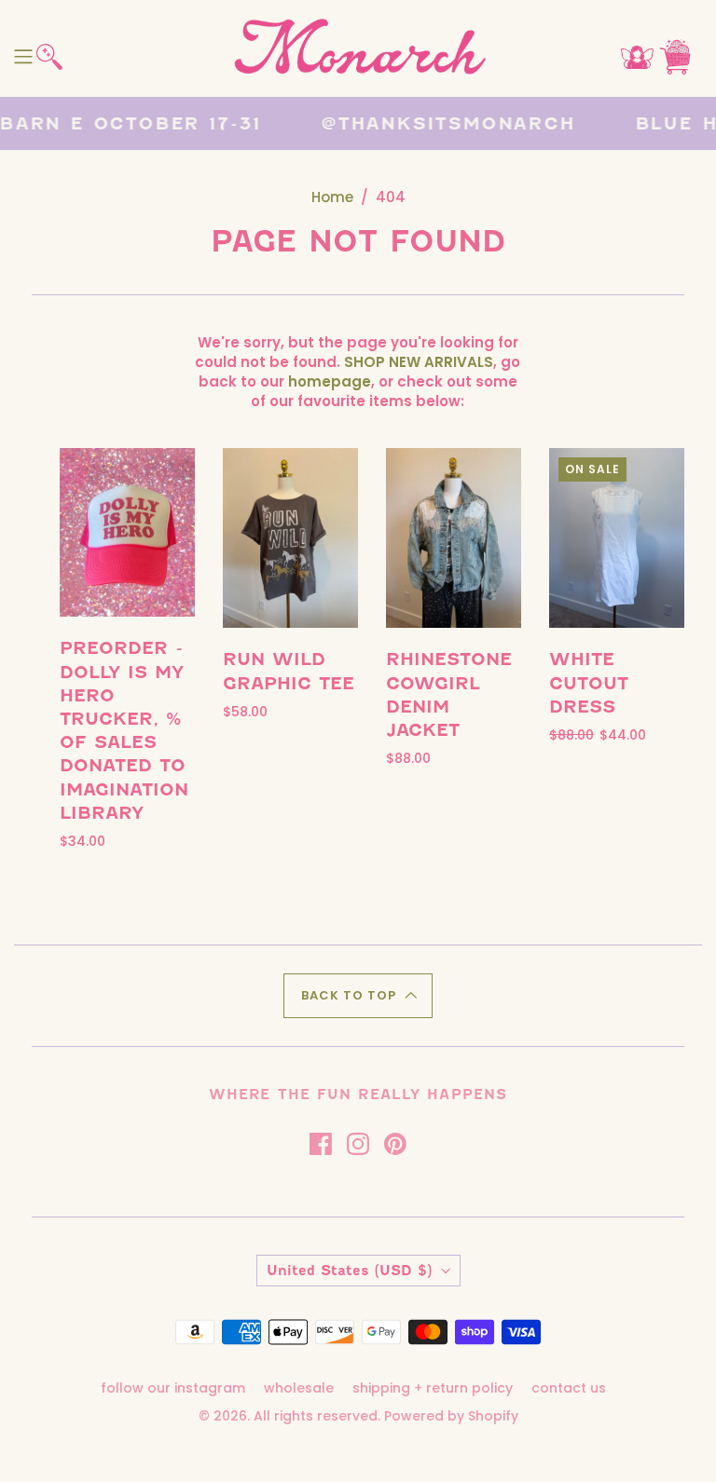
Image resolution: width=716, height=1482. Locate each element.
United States (349, 1270)
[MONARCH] (358, 48)
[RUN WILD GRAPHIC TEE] (290, 538)
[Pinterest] (395, 1144)
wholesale (299, 1388)
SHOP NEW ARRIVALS (418, 362)
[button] (358, 995)
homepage (329, 381)
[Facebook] (321, 1144)
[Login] (637, 57)
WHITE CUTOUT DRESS (588, 682)
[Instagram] (358, 1144)
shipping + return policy (432, 1388)
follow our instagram (173, 1388)
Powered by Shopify (451, 1416)
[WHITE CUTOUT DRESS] (616, 538)
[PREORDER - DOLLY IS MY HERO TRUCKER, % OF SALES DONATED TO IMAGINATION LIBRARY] (127, 532)
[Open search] (49, 57)
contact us (568, 1388)
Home (332, 197)
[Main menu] (23, 57)
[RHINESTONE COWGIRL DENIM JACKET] (453, 538)
